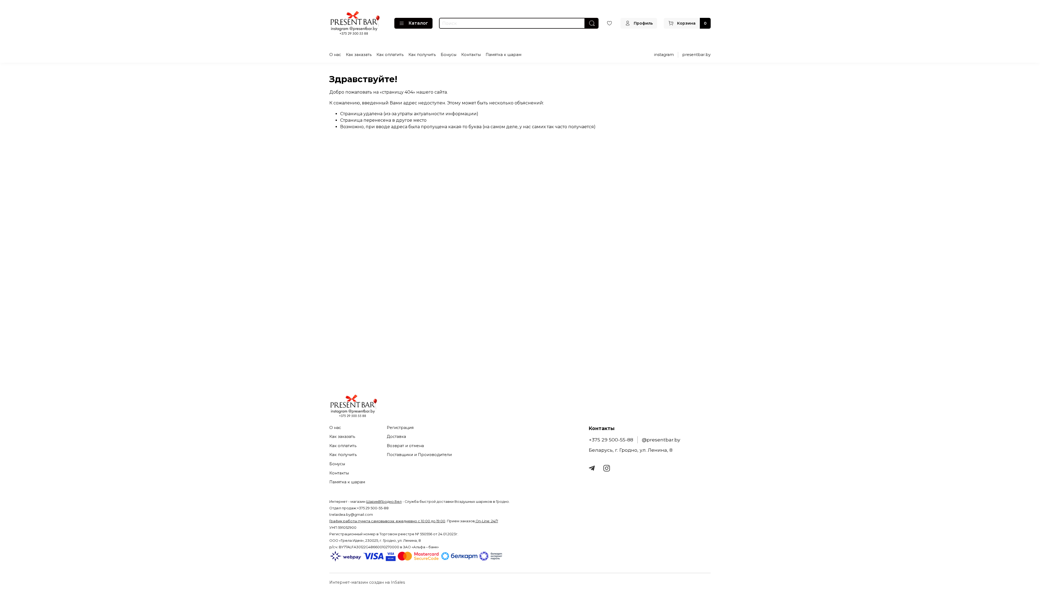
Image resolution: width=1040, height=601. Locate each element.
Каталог (418, 23)
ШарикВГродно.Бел (384, 502)
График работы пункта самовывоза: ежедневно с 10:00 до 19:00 (387, 521)
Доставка (396, 436)
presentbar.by (696, 54)
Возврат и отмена (405, 445)
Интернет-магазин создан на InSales (367, 582)
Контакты (471, 54)
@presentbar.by (661, 440)
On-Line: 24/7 (486, 521)
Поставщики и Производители (419, 454)
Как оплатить (390, 54)
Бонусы (448, 54)
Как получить (422, 54)
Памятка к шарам (503, 54)
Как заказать (359, 54)
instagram (664, 54)
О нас (335, 54)
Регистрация (400, 427)
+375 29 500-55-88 (611, 440)
